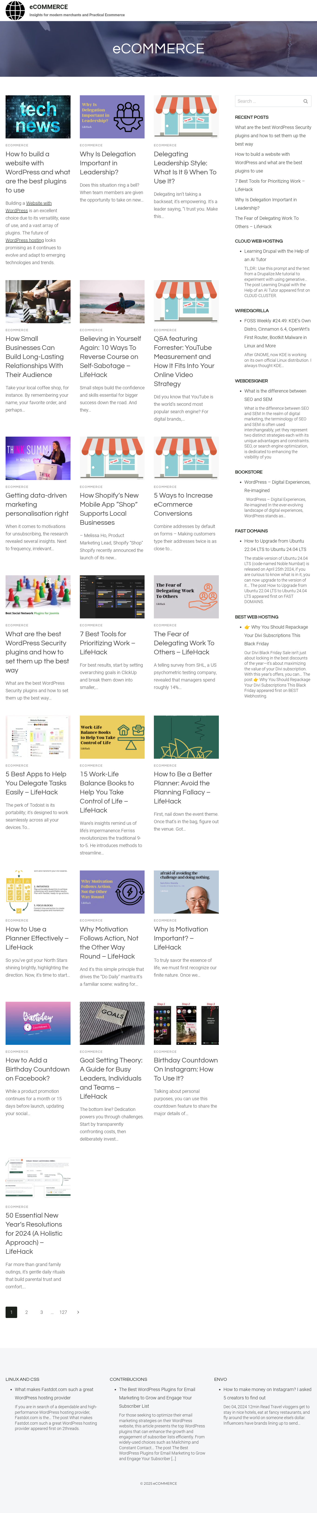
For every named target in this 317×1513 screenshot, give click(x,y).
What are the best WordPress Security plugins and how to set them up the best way (37, 652)
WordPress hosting (25, 240)
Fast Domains (251, 531)
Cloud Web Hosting (259, 241)
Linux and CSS (22, 1379)
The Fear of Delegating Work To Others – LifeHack (184, 643)
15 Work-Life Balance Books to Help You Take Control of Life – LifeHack (107, 792)
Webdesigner (251, 381)
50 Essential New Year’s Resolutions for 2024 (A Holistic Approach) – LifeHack (34, 1233)
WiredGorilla (252, 310)
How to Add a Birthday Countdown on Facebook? (38, 1069)
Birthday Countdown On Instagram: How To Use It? (186, 1069)
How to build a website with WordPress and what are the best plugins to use (38, 172)
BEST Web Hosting (256, 617)
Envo (220, 1379)
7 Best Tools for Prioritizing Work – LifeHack (107, 643)
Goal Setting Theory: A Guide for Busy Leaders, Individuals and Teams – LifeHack (111, 1078)
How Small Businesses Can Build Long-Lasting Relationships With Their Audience (35, 356)
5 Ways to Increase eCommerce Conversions (183, 504)
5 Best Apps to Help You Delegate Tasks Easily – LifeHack (36, 783)
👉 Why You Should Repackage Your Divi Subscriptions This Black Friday (276, 635)
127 (63, 1312)
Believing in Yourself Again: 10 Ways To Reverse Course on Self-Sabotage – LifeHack (110, 356)
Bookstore (248, 472)
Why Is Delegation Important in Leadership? (108, 163)
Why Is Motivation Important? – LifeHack (181, 938)
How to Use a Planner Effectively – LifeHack (37, 938)
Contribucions (128, 1379)
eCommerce (17, 145)
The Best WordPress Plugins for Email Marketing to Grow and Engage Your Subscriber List (157, 1398)
